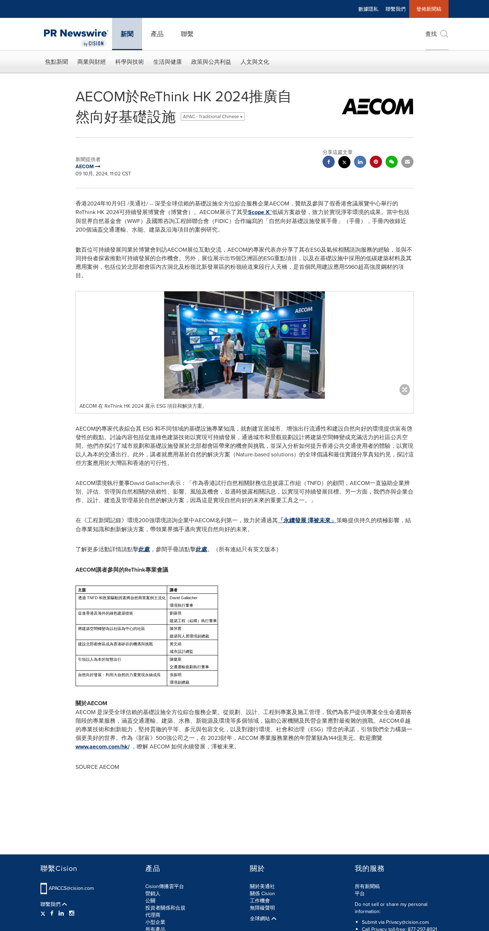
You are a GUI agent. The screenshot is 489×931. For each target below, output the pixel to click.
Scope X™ (260, 212)
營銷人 (152, 893)
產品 (157, 33)
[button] (244, 345)
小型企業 (155, 922)
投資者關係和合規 (165, 907)
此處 (144, 549)
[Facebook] (52, 913)
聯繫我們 (396, 9)
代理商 (152, 914)
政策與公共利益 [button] (211, 62)
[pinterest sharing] (376, 163)
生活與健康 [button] (167, 62)
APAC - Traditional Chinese (211, 116)
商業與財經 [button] (91, 62)
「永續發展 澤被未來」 (307, 520)
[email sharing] (407, 163)
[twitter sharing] (344, 163)
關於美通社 (262, 886)
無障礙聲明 (262, 907)
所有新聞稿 (367, 886)
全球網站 (260, 918)
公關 (150, 900)
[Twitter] (43, 913)
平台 (360, 893)
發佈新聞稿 (428, 9)
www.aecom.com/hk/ (103, 746)
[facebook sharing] (329, 163)
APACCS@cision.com (71, 888)
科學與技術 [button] (129, 62)
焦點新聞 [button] (56, 62)
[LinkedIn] (61, 913)
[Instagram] (71, 913)
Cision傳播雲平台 (164, 886)
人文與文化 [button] (255, 62)
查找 (431, 34)
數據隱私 (368, 9)
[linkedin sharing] (360, 163)
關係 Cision (262, 893)
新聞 (127, 34)
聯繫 (187, 33)
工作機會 (260, 900)
